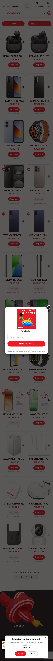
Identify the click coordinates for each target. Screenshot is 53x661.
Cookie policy (26, 647)
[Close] (47, 306)
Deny (32, 653)
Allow (20, 653)
